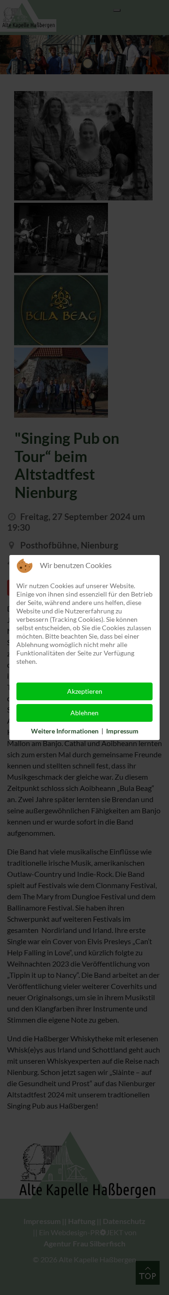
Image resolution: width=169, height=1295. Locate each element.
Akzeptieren (84, 691)
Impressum (122, 731)
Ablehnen (84, 713)
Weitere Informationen (65, 731)
